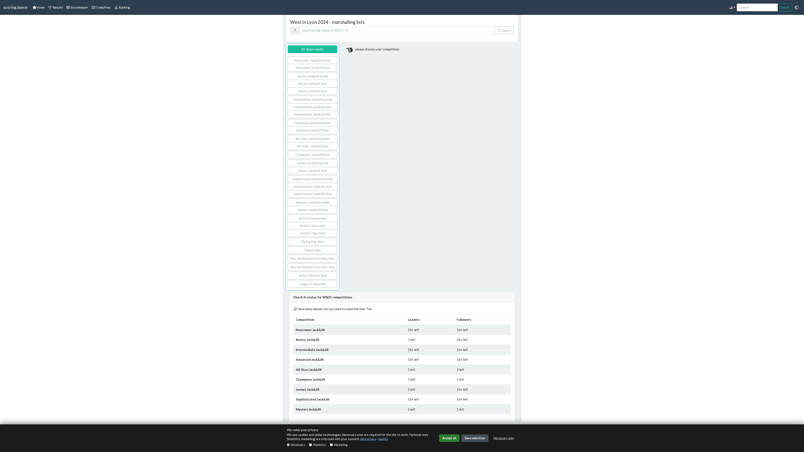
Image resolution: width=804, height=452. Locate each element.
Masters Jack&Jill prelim (312, 202)
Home (40, 7)
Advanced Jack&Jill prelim (312, 123)
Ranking (124, 7)
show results (314, 49)
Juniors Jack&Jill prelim (312, 163)
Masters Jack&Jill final (312, 210)
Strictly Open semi (312, 225)
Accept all (449, 438)
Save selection (475, 438)
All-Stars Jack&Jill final (312, 146)
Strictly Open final (312, 233)
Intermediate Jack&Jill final (312, 114)
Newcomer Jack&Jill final (313, 67)
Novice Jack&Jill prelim (312, 76)
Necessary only (503, 438)
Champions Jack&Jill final (312, 155)
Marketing (341, 445)
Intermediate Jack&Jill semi (312, 107)
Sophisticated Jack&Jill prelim (312, 179)
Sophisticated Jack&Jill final (313, 194)
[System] (796, 7)
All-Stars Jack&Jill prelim (313, 139)
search (785, 7)
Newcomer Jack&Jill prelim (312, 60)
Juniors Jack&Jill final (312, 170)
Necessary (298, 445)
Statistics (319, 445)
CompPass (103, 7)
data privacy (368, 439)
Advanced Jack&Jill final (312, 130)
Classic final (312, 250)
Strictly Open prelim (312, 218)
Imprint (383, 439)
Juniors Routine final (312, 275)
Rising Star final (312, 241)
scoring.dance (15, 7)
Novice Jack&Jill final (312, 91)
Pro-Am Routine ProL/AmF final (312, 267)
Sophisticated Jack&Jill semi (312, 186)
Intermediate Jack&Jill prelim (312, 99)
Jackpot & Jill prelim (312, 284)
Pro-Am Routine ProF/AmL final (313, 258)
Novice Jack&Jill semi (312, 83)
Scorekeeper (79, 7)
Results (57, 7)
